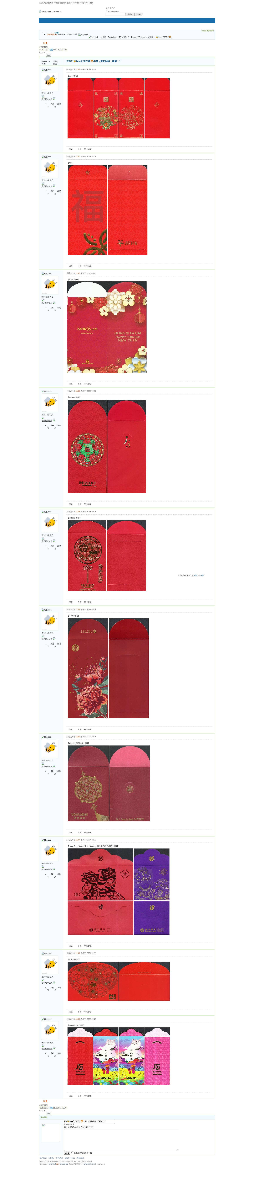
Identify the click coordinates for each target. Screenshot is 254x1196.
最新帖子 (49, 3)
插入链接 (86, 1127)
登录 (130, 14)
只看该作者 (70, 70)
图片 (92, 1127)
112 (44, 50)
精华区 (56, 3)
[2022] (70, 61)
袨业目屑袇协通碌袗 (207, 31)
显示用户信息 (47, 99)
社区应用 (42, 3)
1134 (78, 512)
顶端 (89, 149)
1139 (78, 1019)
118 (64, 50)
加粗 (65, 1127)
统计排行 (78, 3)
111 (41, 50)
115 (54, 50)
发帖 (41, 43)
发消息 (57, 105)
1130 (78, 70)
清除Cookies (70, 1158)
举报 (86, 149)
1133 (78, 391)
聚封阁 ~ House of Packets (134, 37)
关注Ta (50, 105)
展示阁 (150, 37)
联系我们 (43, 1158)
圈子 (65, 33)
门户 (49, 33)
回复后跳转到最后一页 (83, 1153)
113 (48, 50)
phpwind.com (89, 1164)
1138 (78, 953)
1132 (78, 273)
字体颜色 (71, 1127)
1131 (78, 157)
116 (57, 50)
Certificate (64, 1164)
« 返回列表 (43, 47)
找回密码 (115, 11)
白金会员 (49, 93)
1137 (78, 840)
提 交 (67, 1153)
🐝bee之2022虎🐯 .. (164, 37)
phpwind (52, 1164)
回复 (45, 43)
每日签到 (89, 3)
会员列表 (70, 3)
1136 (78, 737)
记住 (110, 11)
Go (48, 55)
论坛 (57, 33)
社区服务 (63, 3)
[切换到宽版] (52, 34)
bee (49, 70)
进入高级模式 (69, 1124)
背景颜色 (78, 1127)
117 (61, 50)
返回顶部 (80, 1158)
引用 (79, 149)
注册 (139, 14)
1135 (78, 609)
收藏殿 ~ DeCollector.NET (111, 37)
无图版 (51, 1158)
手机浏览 (59, 1158)
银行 (84, 3)
